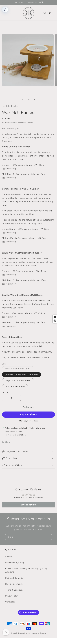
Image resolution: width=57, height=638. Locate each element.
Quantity (5, 392)
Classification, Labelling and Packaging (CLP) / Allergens (26, 570)
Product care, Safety (14, 562)
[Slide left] (23, 99)
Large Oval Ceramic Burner (18, 380)
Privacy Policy (11, 596)
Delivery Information (14, 578)
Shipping (14, 122)
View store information (15, 435)
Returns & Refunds (14, 584)
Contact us (10, 602)
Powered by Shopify (38, 633)
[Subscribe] (49, 537)
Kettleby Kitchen (24, 633)
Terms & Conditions (14, 590)
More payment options (28, 421)
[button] (5, 13)
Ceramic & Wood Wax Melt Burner (21, 374)
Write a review (28, 504)
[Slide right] (34, 99)
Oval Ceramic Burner (15, 386)
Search (8, 556)
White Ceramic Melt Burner (19, 369)
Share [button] (7, 442)
